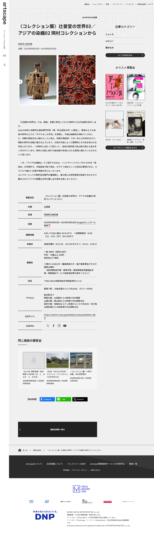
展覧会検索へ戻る (57, 429)
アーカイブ (129, 4)
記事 (107, 4)
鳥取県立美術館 (25, 43)
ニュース (110, 34)
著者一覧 (133, 463)
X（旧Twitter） (48, 325)
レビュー (110, 41)
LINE (63, 399)
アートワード (117, 4)
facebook (53, 325)
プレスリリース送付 (76, 463)
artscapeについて (34, 463)
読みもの (110, 47)
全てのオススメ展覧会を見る (125, 147)
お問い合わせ (95, 470)
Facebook (47, 399)
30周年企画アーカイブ (145, 4)
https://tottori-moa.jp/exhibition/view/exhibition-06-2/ (70, 316)
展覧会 (87, 4)
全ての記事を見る (125, 55)
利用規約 (66, 470)
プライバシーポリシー (80, 470)
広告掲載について (55, 463)
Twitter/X (80, 399)
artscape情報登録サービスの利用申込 (107, 463)
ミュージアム (97, 4)
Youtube (65, 325)
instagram (59, 325)
